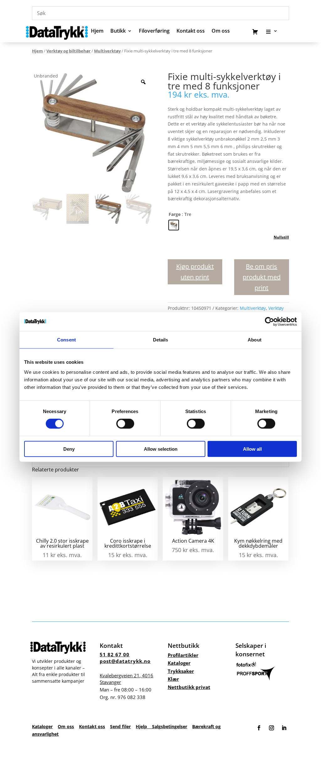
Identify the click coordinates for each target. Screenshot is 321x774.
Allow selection (160, 448)
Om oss (66, 726)
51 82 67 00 (114, 654)
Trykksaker (181, 671)
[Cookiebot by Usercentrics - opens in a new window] (269, 321)
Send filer (120, 726)
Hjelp (144, 726)
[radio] (173, 225)
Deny (69, 448)
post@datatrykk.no (125, 661)
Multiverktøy (107, 51)
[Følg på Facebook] (259, 728)
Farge (175, 214)
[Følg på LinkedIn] (284, 728)
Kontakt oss (190, 31)
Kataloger (179, 663)
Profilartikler (183, 655)
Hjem (97, 31)
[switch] (125, 424)
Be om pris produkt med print (262, 277)
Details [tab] (160, 339)
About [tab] (254, 339)
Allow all (252, 448)
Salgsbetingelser (169, 726)
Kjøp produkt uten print (195, 271)
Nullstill (281, 237)
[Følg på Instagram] (271, 728)
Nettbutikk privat (189, 687)
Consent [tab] (66, 339)
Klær (173, 679)
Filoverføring (154, 31)
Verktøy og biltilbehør (68, 51)
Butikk (118, 31)
